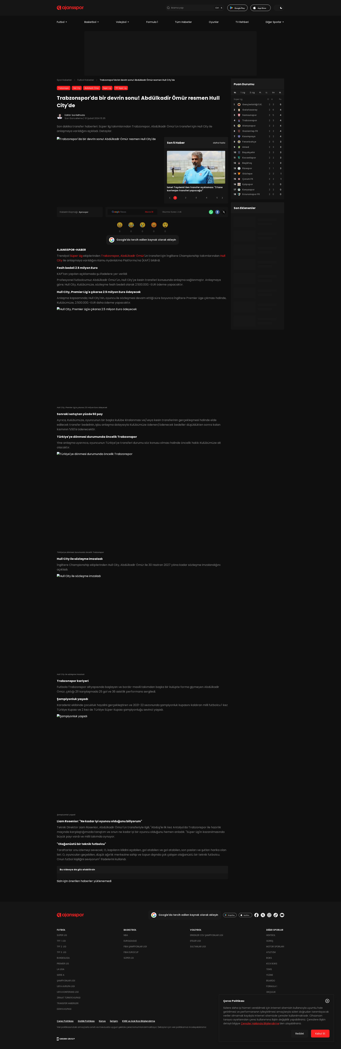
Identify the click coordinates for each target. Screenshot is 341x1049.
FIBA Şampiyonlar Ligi (135, 946)
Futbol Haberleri (85, 79)
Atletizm (271, 952)
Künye (102, 1021)
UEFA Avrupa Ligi (66, 986)
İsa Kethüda (78, 115)
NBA (126, 935)
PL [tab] (260, 92)
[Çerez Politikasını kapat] (327, 1001)
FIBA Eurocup (131, 952)
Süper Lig (107, 88)
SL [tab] (235, 92)
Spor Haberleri (64, 79)
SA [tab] (273, 92)
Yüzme (269, 974)
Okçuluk (271, 991)
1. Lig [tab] (243, 92)
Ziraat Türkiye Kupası (68, 997)
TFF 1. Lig (61, 940)
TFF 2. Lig (61, 946)
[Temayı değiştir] (279, 8)
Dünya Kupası (64, 1008)
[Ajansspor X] (263, 915)
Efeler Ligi (195, 940)
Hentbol (270, 935)
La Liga (60, 969)
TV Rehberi (242, 22)
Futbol (60, 22)
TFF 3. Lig (61, 952)
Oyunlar (214, 22)
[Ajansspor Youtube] (282, 915)
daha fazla (219, 142)
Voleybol (121, 22)
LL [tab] (266, 92)
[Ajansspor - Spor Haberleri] (70, 8)
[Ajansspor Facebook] (256, 915)
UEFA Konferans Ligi (68, 991)
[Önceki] (169, 197)
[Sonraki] (222, 197)
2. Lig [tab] (252, 92)
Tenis (269, 969)
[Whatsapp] (211, 212)
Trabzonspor (63, 88)
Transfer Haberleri (68, 1003)
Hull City (76, 88)
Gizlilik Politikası (86, 1021)
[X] (224, 212)
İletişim (114, 1021)
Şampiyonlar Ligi (66, 980)
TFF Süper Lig (120, 88)
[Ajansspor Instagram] (269, 915)
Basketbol (90, 22)
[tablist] (257, 92)
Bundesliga (63, 957)
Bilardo (270, 980)
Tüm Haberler (183, 22)
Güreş (269, 940)
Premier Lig (63, 963)
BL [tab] (280, 92)
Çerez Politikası (65, 1021)
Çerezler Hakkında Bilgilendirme (260, 1023)
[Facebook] (217, 212)
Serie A (60, 974)
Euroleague (130, 940)
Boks (269, 957)
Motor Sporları (275, 946)
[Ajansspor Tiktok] (276, 915)
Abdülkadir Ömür (92, 88)
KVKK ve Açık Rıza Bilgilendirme (138, 1021)
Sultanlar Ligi (198, 946)
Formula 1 (152, 22)
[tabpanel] (257, 147)
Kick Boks (271, 963)
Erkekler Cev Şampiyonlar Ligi (206, 935)
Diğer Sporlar (273, 22)
